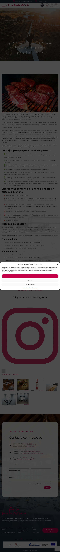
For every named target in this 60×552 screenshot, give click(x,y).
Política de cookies (27, 287)
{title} (33, 287)
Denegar (30, 280)
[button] (57, 264)
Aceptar (30, 276)
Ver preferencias (30, 284)
